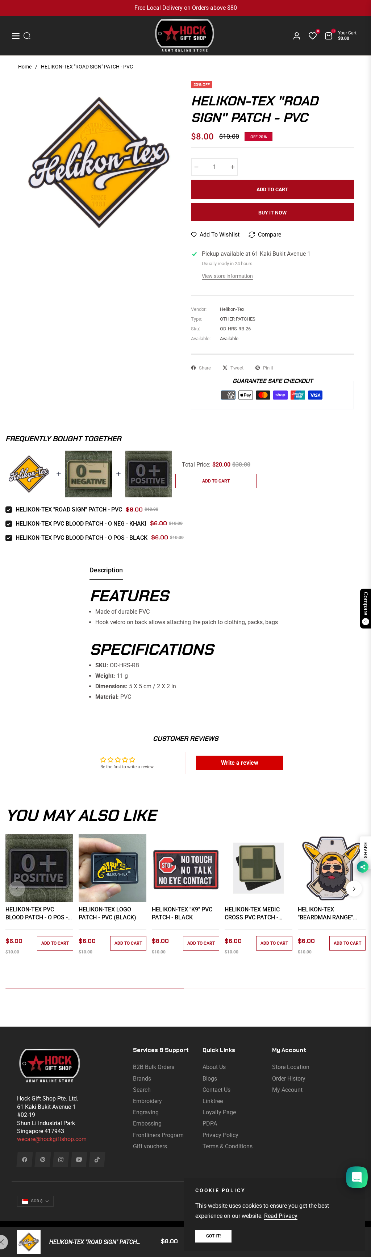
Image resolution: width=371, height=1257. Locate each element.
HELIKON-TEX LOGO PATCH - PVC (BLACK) (107, 913)
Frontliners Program (158, 1135)
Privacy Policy (220, 1135)
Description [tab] (106, 570)
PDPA (210, 1123)
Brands (142, 1078)
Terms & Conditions (228, 1146)
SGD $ (36, 1201)
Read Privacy (280, 1215)
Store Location (290, 1067)
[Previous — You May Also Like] (17, 889)
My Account (287, 1089)
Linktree (213, 1101)
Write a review (239, 762)
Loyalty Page (219, 1112)
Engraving (146, 1112)
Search (142, 1089)
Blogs (210, 1078)
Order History (288, 1078)
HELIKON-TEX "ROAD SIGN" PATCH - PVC (69, 509)
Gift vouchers (150, 1146)
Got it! (213, 1236)
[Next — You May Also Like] (354, 889)
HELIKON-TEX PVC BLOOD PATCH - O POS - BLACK (81, 537)
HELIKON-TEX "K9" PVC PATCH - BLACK (182, 913)
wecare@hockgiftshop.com (52, 1139)
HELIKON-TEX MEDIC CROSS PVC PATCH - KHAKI (252, 914)
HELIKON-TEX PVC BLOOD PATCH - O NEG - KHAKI (81, 523)
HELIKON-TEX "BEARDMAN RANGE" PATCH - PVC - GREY (325, 914)
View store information (227, 276)
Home (25, 67)
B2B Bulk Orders (153, 1067)
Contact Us (216, 1089)
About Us (214, 1067)
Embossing (147, 1123)
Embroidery (147, 1101)
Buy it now (272, 213)
